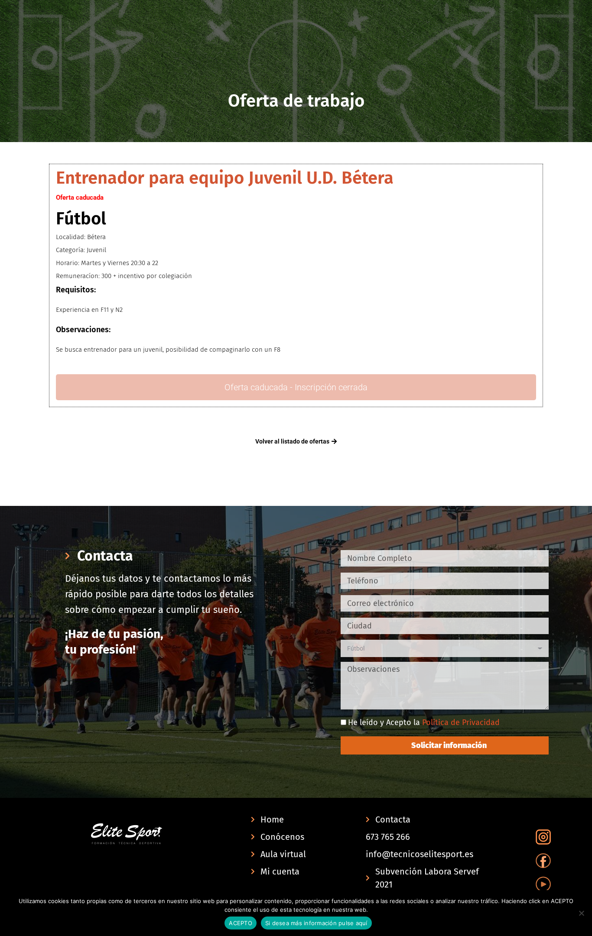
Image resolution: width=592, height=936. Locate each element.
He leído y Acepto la (424, 722)
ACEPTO (240, 923)
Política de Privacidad (461, 722)
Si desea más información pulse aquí (316, 923)
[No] (581, 913)
